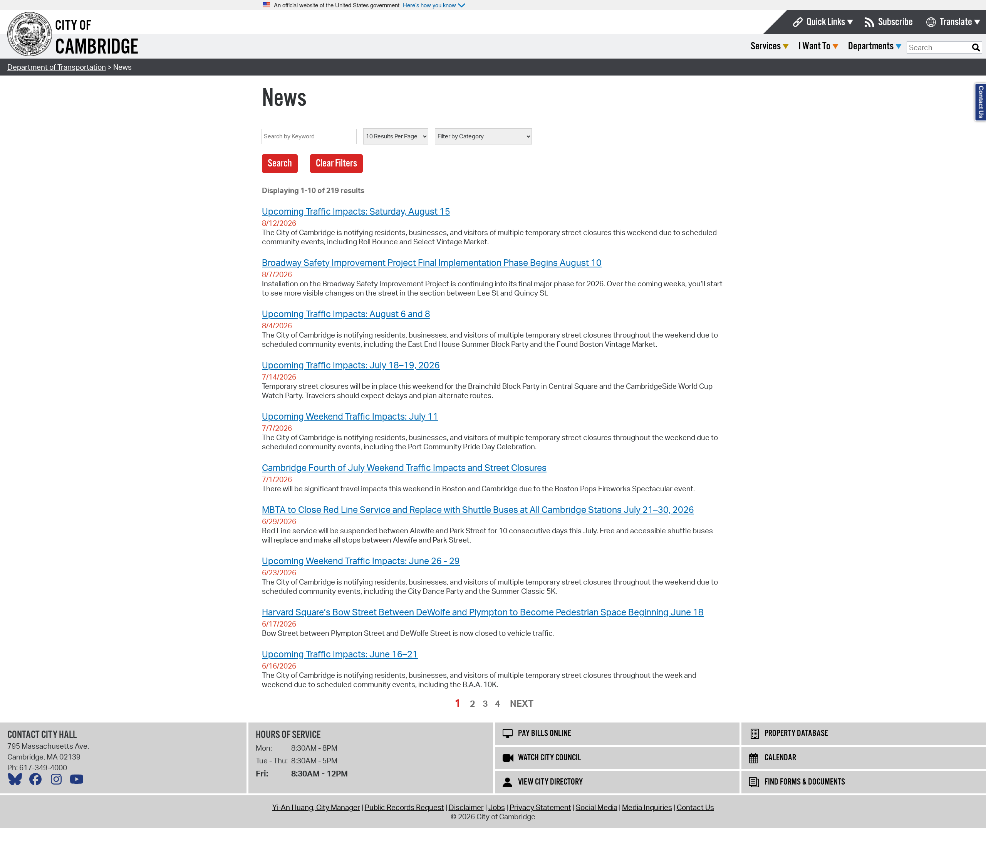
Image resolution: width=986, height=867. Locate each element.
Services (766, 46)
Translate (956, 22)
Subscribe (895, 22)
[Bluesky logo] (17, 781)
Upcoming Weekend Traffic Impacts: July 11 (350, 416)
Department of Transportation (56, 67)
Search (280, 163)
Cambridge (96, 47)
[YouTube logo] (78, 781)
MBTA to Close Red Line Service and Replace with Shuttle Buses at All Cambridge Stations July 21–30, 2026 (478, 509)
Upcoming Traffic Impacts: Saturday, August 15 (356, 211)
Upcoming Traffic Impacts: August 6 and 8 (346, 313)
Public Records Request (404, 807)
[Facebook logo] (37, 781)
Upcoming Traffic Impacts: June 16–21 (340, 654)
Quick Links (826, 22)
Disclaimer (466, 807)
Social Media (596, 807)
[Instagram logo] (58, 781)
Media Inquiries (647, 807)
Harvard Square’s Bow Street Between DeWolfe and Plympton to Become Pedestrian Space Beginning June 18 (483, 612)
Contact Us (695, 807)
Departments (871, 46)
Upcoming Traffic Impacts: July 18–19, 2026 (351, 365)
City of (73, 25)
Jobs (496, 807)
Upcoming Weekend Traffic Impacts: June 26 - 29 (361, 560)
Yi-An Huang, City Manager (316, 807)
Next (521, 703)
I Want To (814, 46)
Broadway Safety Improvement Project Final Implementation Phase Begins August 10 (432, 262)
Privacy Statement (540, 807)
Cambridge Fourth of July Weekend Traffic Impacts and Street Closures (404, 467)
